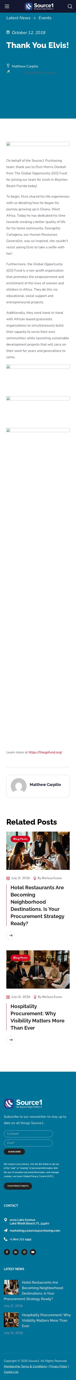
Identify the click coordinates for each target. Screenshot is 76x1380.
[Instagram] (24, 1252)
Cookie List (11, 1372)
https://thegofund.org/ (45, 752)
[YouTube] (33, 1252)
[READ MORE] (10, 935)
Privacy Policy (58, 1366)
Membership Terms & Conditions (25, 1366)
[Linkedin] (15, 1252)
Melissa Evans (52, 878)
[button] (70, 6)
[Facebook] (7, 1252)
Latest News (18, 18)
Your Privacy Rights (17, 1186)
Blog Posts (20, 839)
